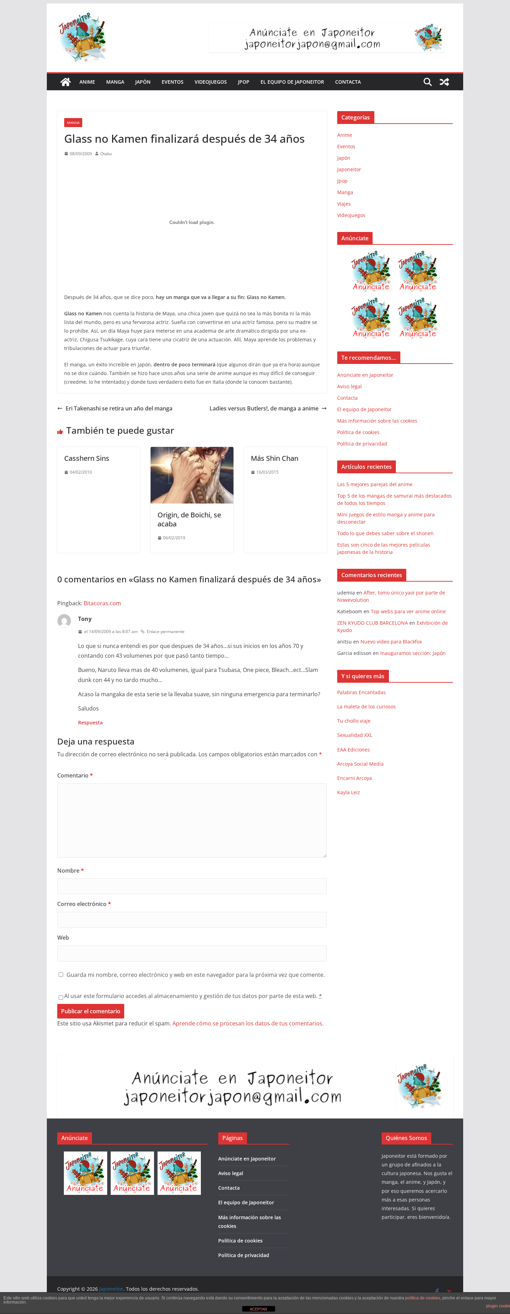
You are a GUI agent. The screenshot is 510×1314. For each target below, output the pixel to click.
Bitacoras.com (102, 603)
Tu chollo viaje (354, 720)
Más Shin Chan (274, 458)
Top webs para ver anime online (408, 611)
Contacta (348, 81)
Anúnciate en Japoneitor (365, 375)
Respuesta (90, 722)
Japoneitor (349, 169)
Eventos (173, 81)
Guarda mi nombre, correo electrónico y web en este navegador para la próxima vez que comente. (196, 975)
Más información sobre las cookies (377, 420)
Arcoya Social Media (360, 763)
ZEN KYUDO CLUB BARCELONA (372, 622)
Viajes (344, 203)
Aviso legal (349, 386)
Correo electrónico (84, 904)
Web (63, 937)
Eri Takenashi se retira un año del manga (119, 408)
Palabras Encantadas (361, 692)
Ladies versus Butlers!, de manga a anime (264, 408)
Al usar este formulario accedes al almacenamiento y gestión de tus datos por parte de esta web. (193, 996)
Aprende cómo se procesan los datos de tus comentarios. (248, 1023)
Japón (143, 81)
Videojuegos (211, 81)
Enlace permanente (166, 631)
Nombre (70, 870)
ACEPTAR (258, 1309)
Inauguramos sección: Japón (413, 653)
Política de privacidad (362, 443)
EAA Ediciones (353, 749)
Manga (115, 81)
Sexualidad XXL (354, 735)
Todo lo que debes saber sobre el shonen (385, 533)
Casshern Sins (86, 458)
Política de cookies (358, 432)
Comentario (75, 775)
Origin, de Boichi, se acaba (189, 519)
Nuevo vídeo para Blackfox (391, 641)
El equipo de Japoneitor (292, 81)
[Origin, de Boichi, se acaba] (192, 452)
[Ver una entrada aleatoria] (444, 82)
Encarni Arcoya (354, 778)
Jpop (243, 81)
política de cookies (422, 1298)
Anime (87, 81)
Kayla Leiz (348, 792)
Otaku (106, 154)
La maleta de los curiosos (366, 706)
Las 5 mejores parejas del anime (375, 484)
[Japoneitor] (65, 82)
